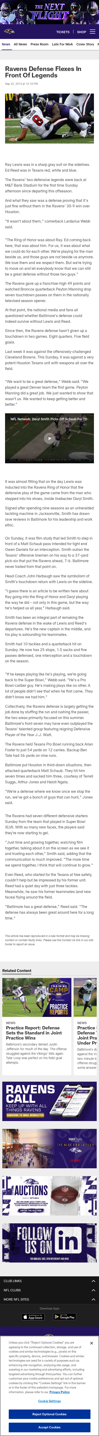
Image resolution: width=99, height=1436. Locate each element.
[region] (49, 1386)
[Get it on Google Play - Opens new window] (64, 1319)
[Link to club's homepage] (9, 29)
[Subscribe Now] (49, 1101)
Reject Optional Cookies (49, 1414)
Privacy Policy (60, 1392)
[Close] (92, 1343)
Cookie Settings (49, 1401)
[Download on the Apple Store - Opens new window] (33, 1317)
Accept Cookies (49, 1427)
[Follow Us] (49, 1243)
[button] (49, 438)
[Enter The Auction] (49, 1196)
